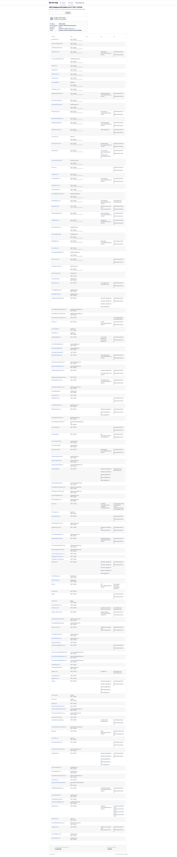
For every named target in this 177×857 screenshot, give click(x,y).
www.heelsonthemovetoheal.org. (59, 726)
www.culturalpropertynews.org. (58, 545)
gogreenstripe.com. (74, 667)
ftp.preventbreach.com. (57, 460)
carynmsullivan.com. (56, 178)
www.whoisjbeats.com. (57, 767)
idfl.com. (53, 584)
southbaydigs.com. (56, 468)
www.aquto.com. (55, 512)
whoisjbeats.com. (55, 753)
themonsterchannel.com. (57, 742)
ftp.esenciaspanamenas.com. (58, 421)
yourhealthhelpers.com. (75, 801)
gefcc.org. (54, 731)
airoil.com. (72, 136)
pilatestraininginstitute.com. (76, 775)
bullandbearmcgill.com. (57, 129)
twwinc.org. (54, 167)
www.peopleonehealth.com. (58, 252)
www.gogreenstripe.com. (57, 667)
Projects (63, 2)
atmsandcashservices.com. (76, 708)
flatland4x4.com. (55, 678)
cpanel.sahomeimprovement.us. (59, 782)
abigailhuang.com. (74, 289)
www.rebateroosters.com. (57, 523)
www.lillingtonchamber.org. (57, 417)
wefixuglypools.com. (74, 495)
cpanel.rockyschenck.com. (57, 483)
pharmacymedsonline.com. (57, 118)
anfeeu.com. (54, 703)
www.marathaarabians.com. (58, 58)
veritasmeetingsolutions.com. (58, 370)
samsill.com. (54, 321)
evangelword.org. (55, 220)
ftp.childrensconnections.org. (58, 491)
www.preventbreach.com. (57, 456)
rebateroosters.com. (56, 516)
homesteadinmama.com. (75, 713)
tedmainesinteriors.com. (57, 380)
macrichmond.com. (74, 160)
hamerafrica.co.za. (56, 111)
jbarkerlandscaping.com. (57, 122)
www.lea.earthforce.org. (57, 717)
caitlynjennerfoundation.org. (58, 298)
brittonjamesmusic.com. (75, 822)
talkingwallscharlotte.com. (57, 93)
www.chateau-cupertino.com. (58, 618)
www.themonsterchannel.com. (58, 749)
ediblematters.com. (56, 51)
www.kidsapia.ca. (55, 82)
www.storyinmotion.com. (57, 634)
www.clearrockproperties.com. (58, 362)
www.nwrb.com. (55, 818)
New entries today (112, 847)
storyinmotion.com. (56, 627)
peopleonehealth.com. (75, 252)
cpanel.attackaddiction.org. (57, 464)
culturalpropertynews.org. (57, 538)
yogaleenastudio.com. (56, 527)
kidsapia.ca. (72, 82)
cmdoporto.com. (55, 827)
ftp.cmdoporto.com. (56, 838)
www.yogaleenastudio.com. (58, 534)
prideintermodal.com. (56, 642)
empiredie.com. (55, 150)
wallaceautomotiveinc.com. (58, 556)
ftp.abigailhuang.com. (56, 294)
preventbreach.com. (56, 449)
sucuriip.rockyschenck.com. (76, 483)
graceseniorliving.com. (56, 143)
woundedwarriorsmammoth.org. (59, 317)
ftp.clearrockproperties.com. (58, 366)
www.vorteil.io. (55, 695)
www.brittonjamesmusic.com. (58, 822)
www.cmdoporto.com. (56, 834)
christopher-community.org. (58, 559)
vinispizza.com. (73, 273)
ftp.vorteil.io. (54, 699)
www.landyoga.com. (56, 575)
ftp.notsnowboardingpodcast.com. (59, 656)
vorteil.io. (53, 681)
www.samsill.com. (55, 328)
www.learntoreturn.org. (57, 266)
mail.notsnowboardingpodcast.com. (59, 660)
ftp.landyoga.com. (55, 580)
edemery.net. (54, 65)
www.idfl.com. (55, 591)
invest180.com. (55, 779)
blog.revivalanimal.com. (57, 605)
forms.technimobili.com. (57, 100)
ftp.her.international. (56, 445)
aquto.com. (54, 503)
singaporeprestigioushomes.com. (59, 377)
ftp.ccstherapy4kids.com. (57, 348)
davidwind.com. (55, 806)
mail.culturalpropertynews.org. (58, 553)
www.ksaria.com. (55, 395)
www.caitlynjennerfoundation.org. (59, 309)
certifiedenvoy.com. (56, 185)
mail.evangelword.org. (56, 234)
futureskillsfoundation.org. (57, 352)
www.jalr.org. (54, 600)
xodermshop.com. (55, 74)
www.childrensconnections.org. (58, 487)
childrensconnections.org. (75, 487)
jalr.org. (53, 594)
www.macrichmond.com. (57, 160)
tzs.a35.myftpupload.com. (57, 43)
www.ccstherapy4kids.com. (57, 344)
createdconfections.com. (57, 47)
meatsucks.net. (55, 174)
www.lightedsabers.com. (57, 405)
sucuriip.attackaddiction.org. (76, 464)
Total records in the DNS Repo (62, 847)
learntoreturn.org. (55, 259)
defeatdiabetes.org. (56, 200)
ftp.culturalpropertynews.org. (58, 549)
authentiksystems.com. (75, 623)
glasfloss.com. (55, 671)
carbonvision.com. (55, 282)
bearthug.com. (55, 69)
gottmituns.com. (55, 39)
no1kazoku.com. (55, 248)
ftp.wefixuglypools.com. (57, 499)
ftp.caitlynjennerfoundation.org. (58, 313)
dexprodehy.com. (55, 241)
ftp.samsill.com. (55, 333)
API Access (70, 2)
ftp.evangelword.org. (56, 227)
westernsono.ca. (55, 78)
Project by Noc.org (79, 2)
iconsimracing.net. (56, 427)
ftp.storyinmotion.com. (57, 638)
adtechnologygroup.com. (57, 213)
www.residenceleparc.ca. (57, 104)
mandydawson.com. (56, 89)
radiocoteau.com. (55, 607)
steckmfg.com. (73, 391)
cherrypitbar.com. (55, 206)
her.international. (55, 434)
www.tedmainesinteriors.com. (58, 387)
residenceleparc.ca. (74, 104)
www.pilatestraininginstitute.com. (59, 775)
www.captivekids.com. (56, 795)
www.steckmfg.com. (56, 391)
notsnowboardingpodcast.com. (58, 645)
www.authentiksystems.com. (58, 623)
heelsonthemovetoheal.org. (58, 719)
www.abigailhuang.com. (57, 289)
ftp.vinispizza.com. (56, 278)
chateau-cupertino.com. (57, 612)
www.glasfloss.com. (56, 675)
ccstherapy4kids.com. (56, 337)
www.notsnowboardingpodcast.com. (60, 652)
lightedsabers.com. (56, 398)
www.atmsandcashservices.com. (59, 708)
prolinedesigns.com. (56, 664)
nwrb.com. (72, 818)
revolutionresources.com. (57, 799)
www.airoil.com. (55, 136)
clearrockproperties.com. (57, 355)
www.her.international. (56, 441)
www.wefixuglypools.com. (57, 495)
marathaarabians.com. (75, 58)
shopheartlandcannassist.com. (58, 706)
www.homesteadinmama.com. (58, 713)
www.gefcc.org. (55, 738)
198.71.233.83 (73, 39)
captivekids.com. (74, 795)
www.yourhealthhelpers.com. (58, 801)
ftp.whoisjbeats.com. (56, 771)
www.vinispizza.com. (56, 273)
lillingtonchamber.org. (56, 409)
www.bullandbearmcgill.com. (58, 193)
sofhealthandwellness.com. (58, 788)
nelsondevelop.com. (56, 189)
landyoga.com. (55, 561)
